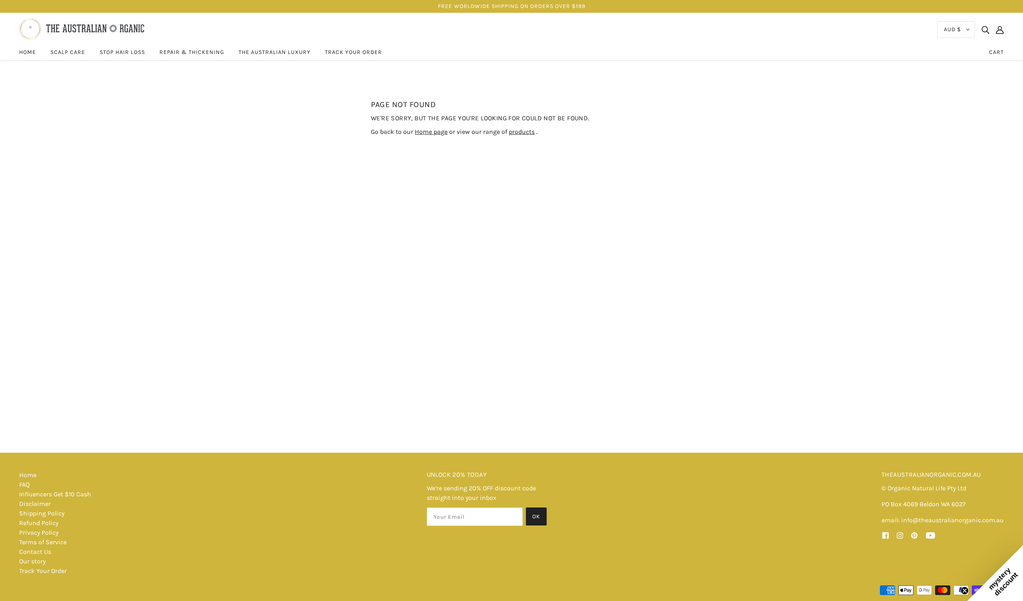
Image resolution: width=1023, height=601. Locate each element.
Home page (431, 131)
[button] (995, 573)
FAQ (24, 484)
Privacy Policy (38, 532)
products (522, 131)
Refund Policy (38, 523)
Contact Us (35, 551)
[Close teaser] (965, 591)
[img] (985, 30)
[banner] (83, 29)
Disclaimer (35, 503)
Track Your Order (43, 571)
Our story (32, 561)
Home (27, 475)
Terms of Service (43, 542)
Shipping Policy (41, 513)
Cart (996, 52)
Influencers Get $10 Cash (55, 494)
